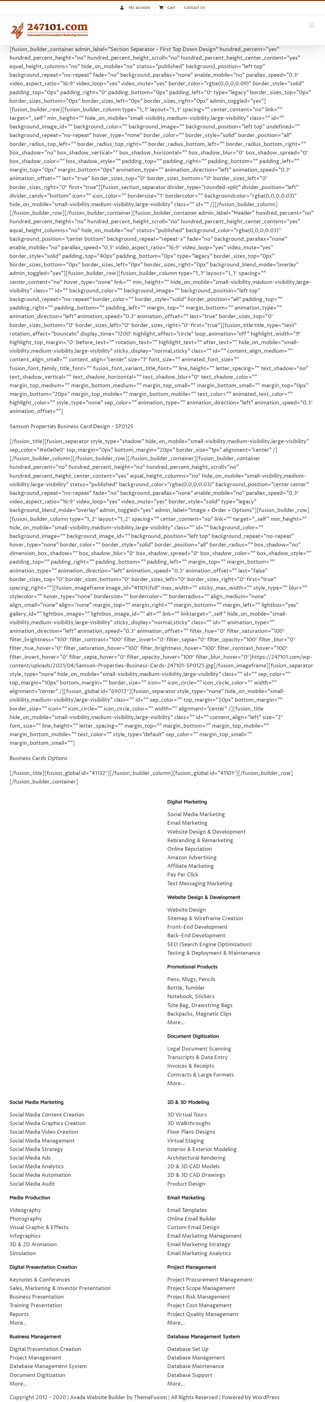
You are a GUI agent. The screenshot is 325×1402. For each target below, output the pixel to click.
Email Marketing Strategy (198, 1244)
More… (176, 1083)
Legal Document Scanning (199, 1048)
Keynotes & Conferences (40, 1279)
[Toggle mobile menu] (312, 25)
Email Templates (187, 1210)
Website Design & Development (206, 832)
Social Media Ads (30, 1158)
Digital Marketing (187, 801)
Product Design (186, 1184)
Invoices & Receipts (190, 1066)
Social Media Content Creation (47, 1114)
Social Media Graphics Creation (48, 1123)
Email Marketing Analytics (199, 1253)
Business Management (35, 1336)
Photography (26, 1218)
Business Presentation (37, 1297)
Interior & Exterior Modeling (202, 1149)
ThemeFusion (150, 1397)
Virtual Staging (185, 1140)
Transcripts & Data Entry (197, 1057)
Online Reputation (189, 849)
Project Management (35, 1357)
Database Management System (48, 1366)
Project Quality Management (202, 1314)
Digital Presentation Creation (43, 1267)
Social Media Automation (40, 1175)
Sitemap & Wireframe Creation (205, 918)
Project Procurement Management (210, 1279)
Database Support (189, 1375)
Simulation (23, 1253)
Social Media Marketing (196, 814)
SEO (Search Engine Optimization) (209, 944)
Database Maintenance (195, 1366)
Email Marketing (187, 823)
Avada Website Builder (97, 1397)
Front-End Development (197, 927)
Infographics (25, 1236)
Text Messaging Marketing (200, 883)
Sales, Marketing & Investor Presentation (60, 1288)
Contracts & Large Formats (200, 1074)
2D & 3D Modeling (188, 1102)
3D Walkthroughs (189, 1123)
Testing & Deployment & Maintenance (213, 953)
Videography (25, 1210)
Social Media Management (42, 1140)
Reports (19, 1314)
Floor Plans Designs (191, 1132)
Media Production (30, 1197)
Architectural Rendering (196, 1158)
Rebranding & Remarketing (200, 840)
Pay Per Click (182, 874)
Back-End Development (196, 935)
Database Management (196, 1357)
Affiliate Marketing (190, 866)
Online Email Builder (191, 1218)
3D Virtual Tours (187, 1114)
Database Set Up (188, 1349)
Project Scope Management (201, 1288)
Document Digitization (193, 1036)
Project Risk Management (198, 1297)
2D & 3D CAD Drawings (196, 1175)
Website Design (186, 910)
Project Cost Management (199, 1305)
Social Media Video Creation (44, 1132)
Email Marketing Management (204, 1236)
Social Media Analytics (37, 1166)
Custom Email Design (193, 1227)
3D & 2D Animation (33, 1244)
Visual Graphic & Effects (39, 1227)
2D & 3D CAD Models (193, 1166)
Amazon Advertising (192, 857)
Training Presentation (36, 1305)
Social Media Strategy (36, 1149)
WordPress (266, 1397)
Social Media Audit (32, 1184)
